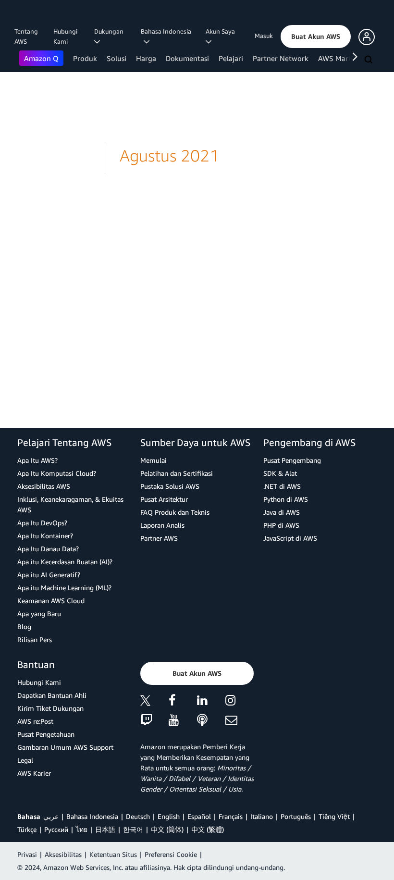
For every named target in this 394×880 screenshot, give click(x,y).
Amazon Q (41, 58)
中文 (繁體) (207, 829)
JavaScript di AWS (290, 538)
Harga (146, 58)
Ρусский (56, 829)
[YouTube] (183, 720)
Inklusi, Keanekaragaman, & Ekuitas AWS (70, 504)
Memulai (153, 460)
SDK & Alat (280, 473)
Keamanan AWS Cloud (51, 600)
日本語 (105, 829)
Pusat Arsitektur (164, 499)
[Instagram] (239, 701)
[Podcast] (211, 720)
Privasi (27, 854)
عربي (51, 816)
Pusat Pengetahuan (45, 734)
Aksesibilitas (63, 854)
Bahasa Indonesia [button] (166, 36)
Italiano (261, 816)
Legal (25, 760)
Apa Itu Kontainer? (45, 536)
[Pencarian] (369, 60)
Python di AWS (285, 499)
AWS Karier (34, 773)
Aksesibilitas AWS (43, 486)
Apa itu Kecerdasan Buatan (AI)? (64, 562)
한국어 (133, 829)
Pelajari (231, 58)
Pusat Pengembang (292, 460)
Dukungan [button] (110, 31)
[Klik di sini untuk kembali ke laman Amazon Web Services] (33, 17)
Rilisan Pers (34, 639)
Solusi (116, 58)
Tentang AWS (26, 36)
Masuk (264, 35)
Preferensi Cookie (171, 854)
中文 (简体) (167, 829)
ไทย (81, 829)
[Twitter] (154, 701)
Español (199, 816)
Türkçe (27, 829)
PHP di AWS (281, 525)
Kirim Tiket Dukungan (50, 708)
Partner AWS (159, 538)
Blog (24, 626)
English (169, 816)
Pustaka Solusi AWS (169, 486)
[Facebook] (183, 701)
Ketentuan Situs (113, 854)
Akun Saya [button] (222, 31)
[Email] (239, 720)
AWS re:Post (35, 721)
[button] (316, 36)
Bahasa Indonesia (92, 816)
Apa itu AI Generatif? (48, 574)
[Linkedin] (211, 701)
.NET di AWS (282, 486)
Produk (85, 58)
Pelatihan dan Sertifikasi (176, 473)
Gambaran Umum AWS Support (65, 747)
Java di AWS (281, 512)
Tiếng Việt (334, 816)
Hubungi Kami (65, 36)
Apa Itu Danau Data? (48, 549)
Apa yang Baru (39, 613)
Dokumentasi (187, 58)
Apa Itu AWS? (37, 460)
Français (231, 816)
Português (296, 816)
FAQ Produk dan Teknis (174, 512)
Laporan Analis (162, 525)
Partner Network (280, 58)
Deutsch (138, 816)
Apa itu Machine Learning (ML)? (64, 587)
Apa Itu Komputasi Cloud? (56, 473)
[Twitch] (154, 720)
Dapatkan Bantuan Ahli (51, 695)
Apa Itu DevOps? (42, 523)
